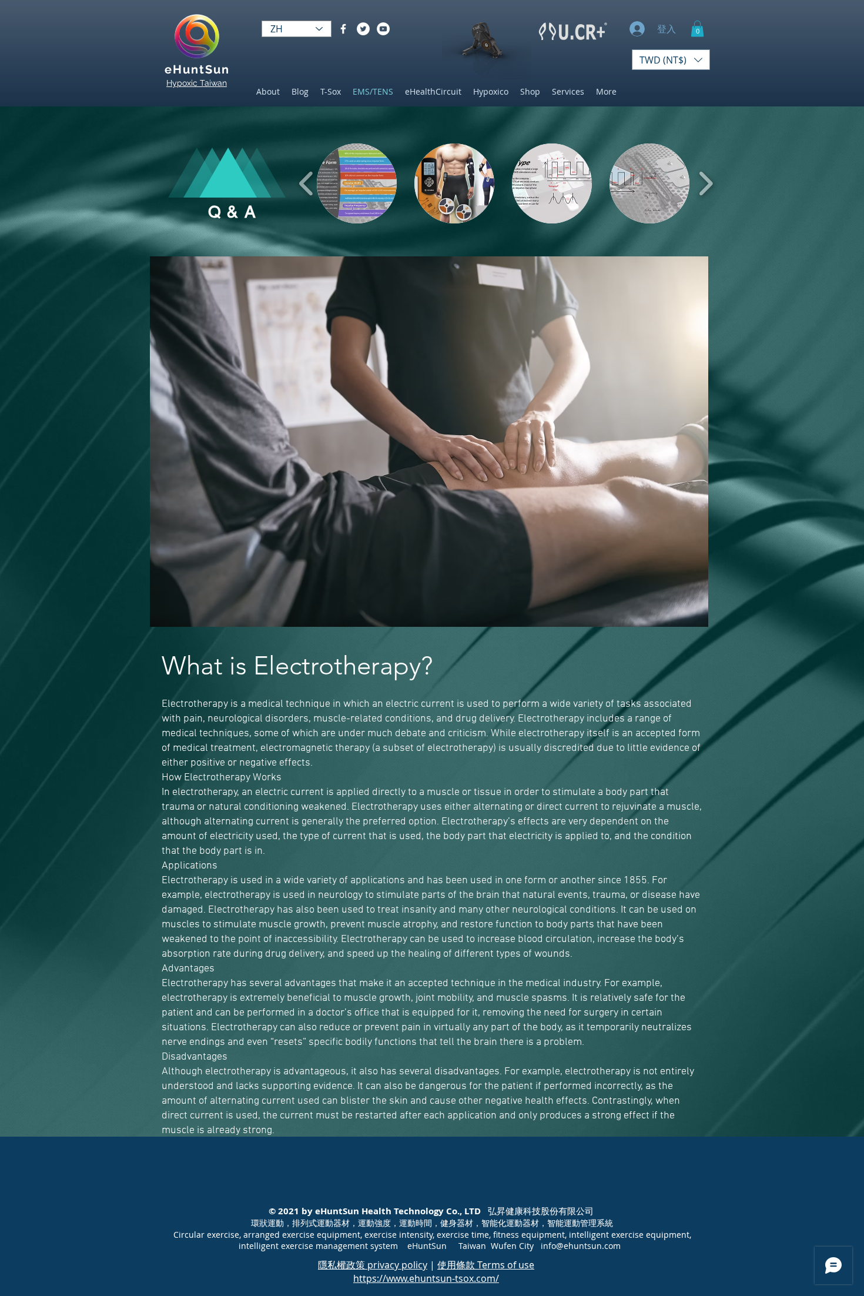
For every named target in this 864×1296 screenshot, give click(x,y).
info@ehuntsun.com (581, 1245)
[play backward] (306, 184)
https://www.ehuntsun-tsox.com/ (426, 1278)
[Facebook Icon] (343, 28)
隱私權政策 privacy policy (372, 1264)
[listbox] (671, 59)
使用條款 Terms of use (485, 1264)
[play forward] (705, 184)
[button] (697, 28)
